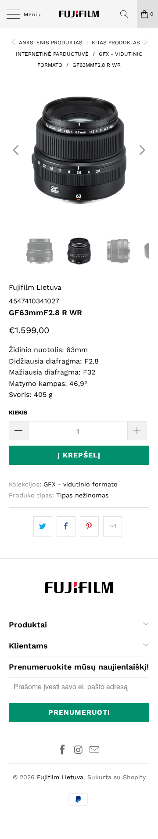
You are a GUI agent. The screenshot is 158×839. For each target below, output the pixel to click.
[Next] (141, 150)
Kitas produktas (117, 43)
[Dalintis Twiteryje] (42, 526)
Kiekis (18, 412)
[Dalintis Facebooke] (66, 526)
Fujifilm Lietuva (35, 287)
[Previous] (17, 150)
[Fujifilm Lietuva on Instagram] (78, 750)
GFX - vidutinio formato (80, 484)
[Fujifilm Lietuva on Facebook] (62, 750)
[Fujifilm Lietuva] (79, 14)
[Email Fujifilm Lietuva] (94, 750)
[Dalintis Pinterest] (89, 526)
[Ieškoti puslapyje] (127, 14)
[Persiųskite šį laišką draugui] (112, 526)
